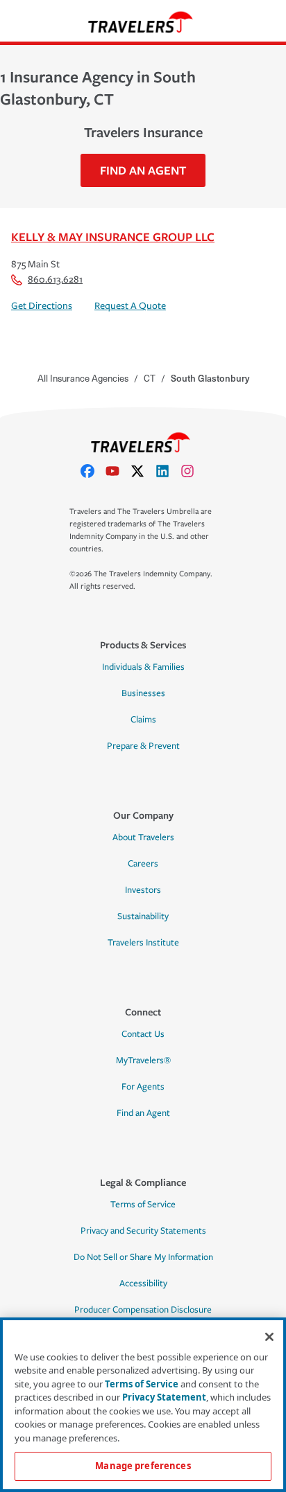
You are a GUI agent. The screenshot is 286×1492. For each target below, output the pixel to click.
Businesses (143, 693)
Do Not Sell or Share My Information (143, 1257)
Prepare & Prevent (143, 746)
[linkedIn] (167, 471)
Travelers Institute (143, 942)
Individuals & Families (143, 667)
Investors (143, 890)
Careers (143, 863)
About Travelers (143, 837)
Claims (143, 719)
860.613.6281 (55, 279)
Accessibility (143, 1283)
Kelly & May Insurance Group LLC (112, 237)
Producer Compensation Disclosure (143, 1309)
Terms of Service (143, 1204)
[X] (143, 471)
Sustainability (143, 916)
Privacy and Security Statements (143, 1230)
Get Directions (41, 306)
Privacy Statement (164, 1397)
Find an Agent (143, 1113)
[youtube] (118, 471)
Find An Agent (143, 170)
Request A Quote (130, 306)
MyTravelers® (143, 1060)
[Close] (269, 1337)
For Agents (143, 1086)
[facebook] (93, 471)
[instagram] (192, 471)
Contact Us (143, 1034)
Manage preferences (142, 1465)
